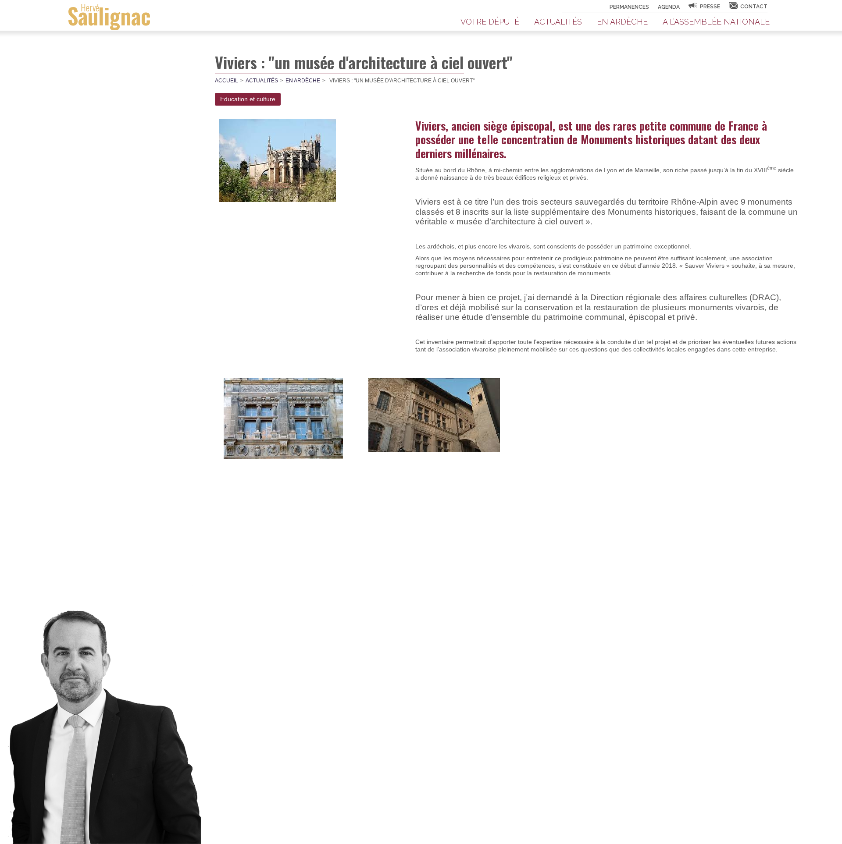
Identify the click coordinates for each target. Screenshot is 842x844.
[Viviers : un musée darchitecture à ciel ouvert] (277, 159)
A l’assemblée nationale (716, 21)
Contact (753, 7)
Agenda (669, 7)
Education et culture (247, 99)
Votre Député (489, 21)
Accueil (226, 81)
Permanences (629, 7)
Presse (710, 7)
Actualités (558, 21)
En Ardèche (622, 21)
